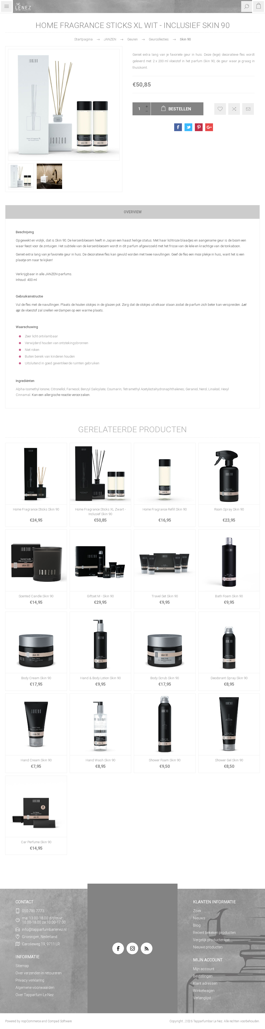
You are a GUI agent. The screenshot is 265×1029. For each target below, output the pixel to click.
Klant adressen (205, 983)
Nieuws (199, 918)
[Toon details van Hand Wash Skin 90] (100, 724)
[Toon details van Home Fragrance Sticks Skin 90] (36, 474)
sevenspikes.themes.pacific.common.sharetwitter (188, 127)
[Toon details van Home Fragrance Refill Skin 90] (164, 474)
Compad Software (60, 1021)
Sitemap (22, 966)
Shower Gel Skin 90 (229, 760)
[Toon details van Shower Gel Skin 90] (229, 724)
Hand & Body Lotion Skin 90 (100, 678)
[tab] (132, 212)
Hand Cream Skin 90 (36, 760)
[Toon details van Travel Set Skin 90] (164, 560)
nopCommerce (31, 1021)
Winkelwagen (204, 991)
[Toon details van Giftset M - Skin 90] (100, 560)
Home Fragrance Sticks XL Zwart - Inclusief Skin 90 (100, 511)
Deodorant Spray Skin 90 (229, 678)
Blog (197, 925)
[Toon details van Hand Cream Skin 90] (36, 724)
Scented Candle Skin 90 (36, 596)
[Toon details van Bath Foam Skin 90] (229, 560)
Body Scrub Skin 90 (164, 678)
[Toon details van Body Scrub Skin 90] (164, 642)
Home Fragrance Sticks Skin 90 (36, 509)
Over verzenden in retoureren (39, 973)
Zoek (197, 911)
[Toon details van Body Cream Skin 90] (36, 642)
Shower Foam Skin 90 (164, 760)
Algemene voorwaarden (35, 987)
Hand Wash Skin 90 (100, 760)
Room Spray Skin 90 (229, 509)
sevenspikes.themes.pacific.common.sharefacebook (178, 127)
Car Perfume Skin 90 (36, 842)
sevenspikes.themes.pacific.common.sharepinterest (199, 127)
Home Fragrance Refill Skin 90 (165, 509)
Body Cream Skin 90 (36, 678)
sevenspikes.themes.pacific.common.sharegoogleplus (209, 127)
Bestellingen (202, 976)
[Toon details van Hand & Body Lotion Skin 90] (100, 642)
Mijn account (203, 969)
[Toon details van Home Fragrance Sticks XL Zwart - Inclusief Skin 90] (100, 474)
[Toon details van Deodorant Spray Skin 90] (229, 642)
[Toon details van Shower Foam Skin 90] (164, 724)
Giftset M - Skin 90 (100, 596)
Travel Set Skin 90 (165, 596)
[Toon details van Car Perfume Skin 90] (36, 806)
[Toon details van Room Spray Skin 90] (229, 474)
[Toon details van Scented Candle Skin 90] (36, 560)
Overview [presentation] (133, 212)
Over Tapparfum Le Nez (35, 995)
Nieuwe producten (208, 947)
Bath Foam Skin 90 (229, 596)
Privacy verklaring (30, 980)
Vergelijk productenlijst (211, 940)
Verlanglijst (202, 998)
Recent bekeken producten (214, 933)
